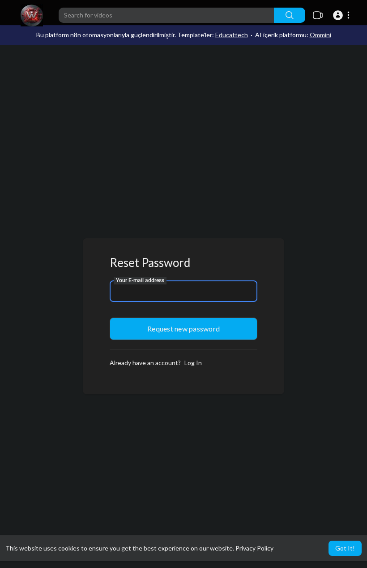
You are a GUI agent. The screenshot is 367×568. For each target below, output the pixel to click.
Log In (193, 362)
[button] (343, 15)
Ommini (320, 35)
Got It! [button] (345, 548)
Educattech (231, 35)
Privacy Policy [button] (254, 548)
